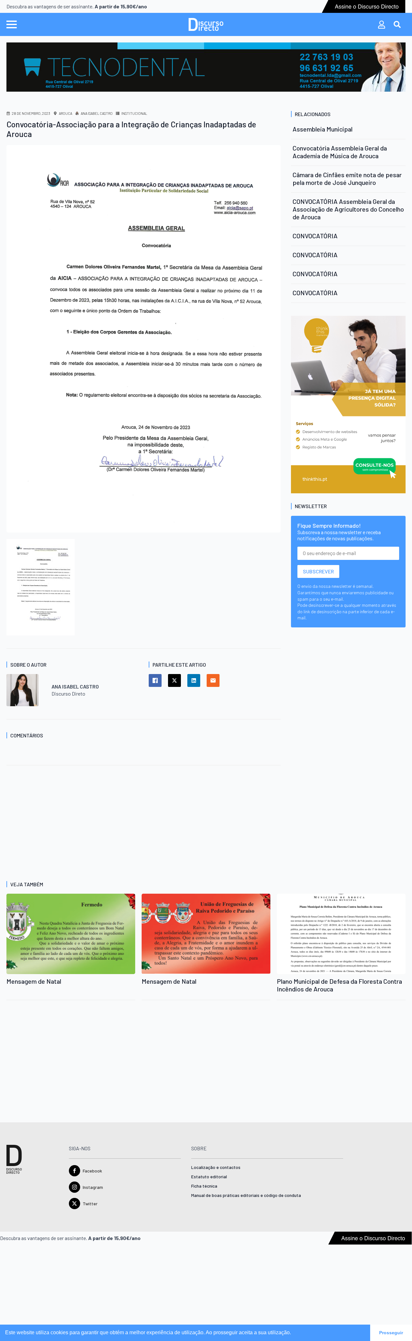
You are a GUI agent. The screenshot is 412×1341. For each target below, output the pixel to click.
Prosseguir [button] (391, 1332)
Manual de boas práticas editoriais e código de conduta (246, 1195)
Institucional (134, 113)
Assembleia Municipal (322, 129)
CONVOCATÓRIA (315, 236)
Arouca (65, 113)
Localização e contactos (215, 1167)
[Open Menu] (11, 24)
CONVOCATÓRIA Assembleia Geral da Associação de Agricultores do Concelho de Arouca (348, 209)
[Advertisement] (143, 830)
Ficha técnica (204, 1186)
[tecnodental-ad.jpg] (206, 66)
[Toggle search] (397, 24)
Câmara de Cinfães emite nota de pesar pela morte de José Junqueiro (347, 178)
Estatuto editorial (209, 1176)
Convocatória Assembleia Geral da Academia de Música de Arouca (340, 152)
